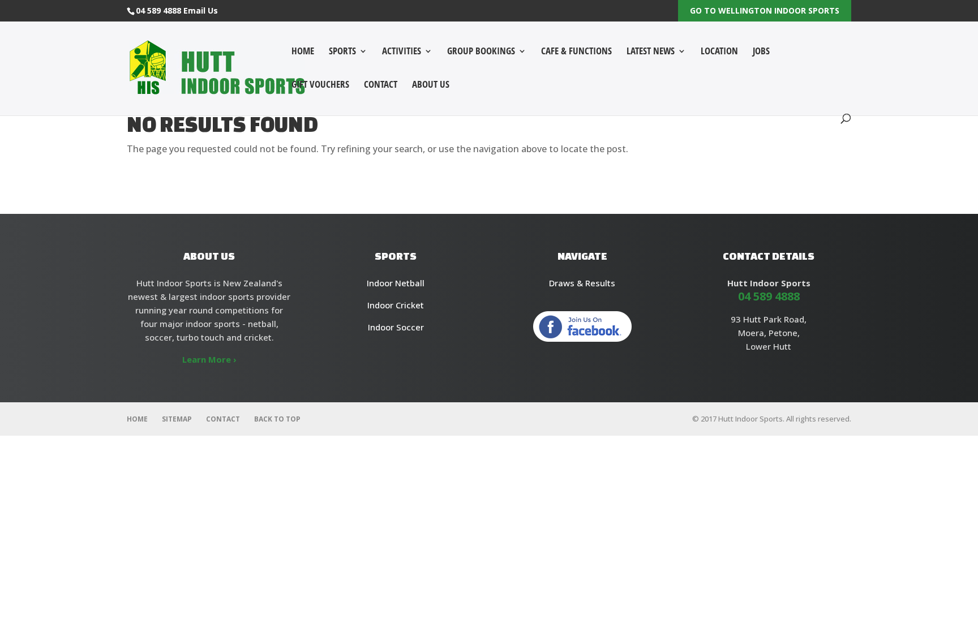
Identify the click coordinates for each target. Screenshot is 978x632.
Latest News (651, 52)
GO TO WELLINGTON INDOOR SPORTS (764, 10)
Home (302, 52)
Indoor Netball (395, 283)
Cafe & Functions (576, 52)
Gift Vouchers (320, 85)
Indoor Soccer (396, 327)
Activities (401, 52)
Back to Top (277, 419)
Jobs (761, 52)
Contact (380, 85)
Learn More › (209, 359)
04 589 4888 (158, 10)
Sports (342, 52)
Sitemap (177, 419)
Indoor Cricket (395, 305)
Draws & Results (582, 283)
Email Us (200, 10)
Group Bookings (481, 52)
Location (719, 52)
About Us (430, 85)
